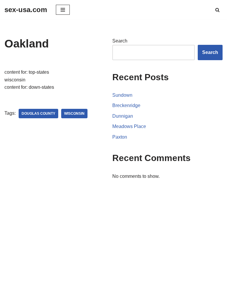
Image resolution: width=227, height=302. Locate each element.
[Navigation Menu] (63, 10)
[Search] (217, 10)
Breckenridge (126, 105)
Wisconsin (74, 113)
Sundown (122, 95)
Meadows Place (129, 126)
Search (119, 40)
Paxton (119, 136)
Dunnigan (122, 116)
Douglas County (38, 113)
